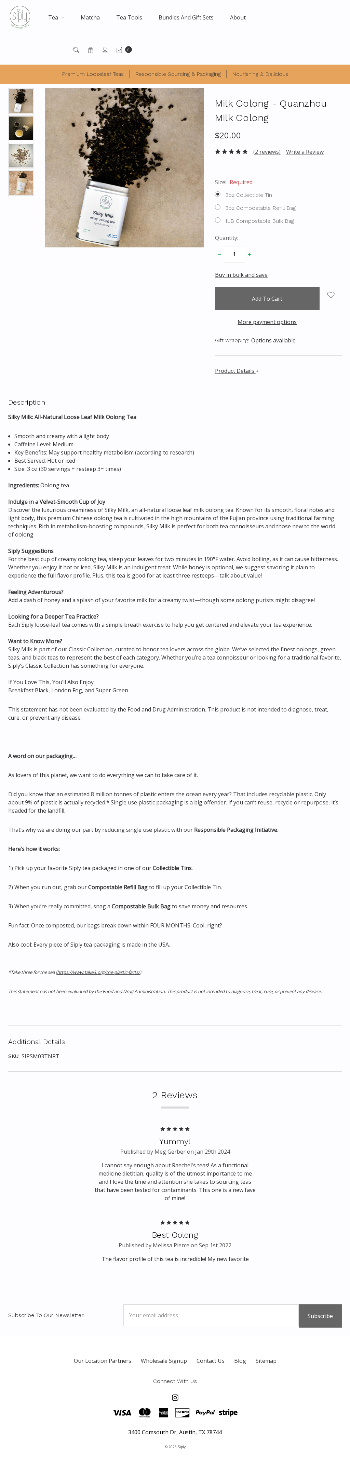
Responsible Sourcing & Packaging (178, 74)
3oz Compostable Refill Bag (260, 208)
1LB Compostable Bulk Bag (259, 221)
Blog (240, 1361)
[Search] (75, 49)
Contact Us (211, 1361)
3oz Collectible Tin (248, 195)
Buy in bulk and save (241, 275)
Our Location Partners (102, 1361)
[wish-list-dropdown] (331, 295)
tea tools (129, 17)
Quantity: (226, 238)
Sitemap (266, 1361)
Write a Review (305, 151)
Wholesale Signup (164, 1361)
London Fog (66, 690)
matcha (90, 17)
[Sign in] (104, 49)
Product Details (235, 371)
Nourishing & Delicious (260, 74)
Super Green (112, 690)
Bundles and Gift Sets (186, 17)
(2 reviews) (267, 151)
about (238, 17)
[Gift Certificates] (90, 49)
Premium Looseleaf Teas (93, 74)
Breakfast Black (28, 690)
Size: (234, 182)
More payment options (267, 322)
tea (53, 17)
